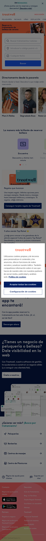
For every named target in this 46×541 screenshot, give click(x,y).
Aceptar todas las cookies (23, 284)
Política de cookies (17, 277)
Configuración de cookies (23, 292)
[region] (23, 270)
